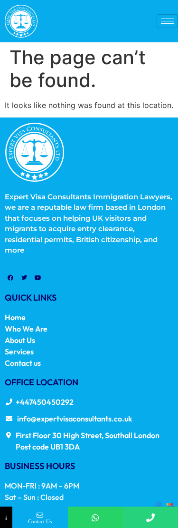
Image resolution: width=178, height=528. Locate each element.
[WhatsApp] (95, 517)
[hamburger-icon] (167, 21)
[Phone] (150, 517)
